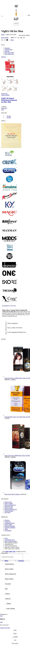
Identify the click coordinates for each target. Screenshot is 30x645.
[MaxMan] (9, 234)
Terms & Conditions (10, 527)
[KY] (9, 208)
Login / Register (10, 608)
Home (2, 34)
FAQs (6, 538)
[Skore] (9, 285)
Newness (7, 51)
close (2, 109)
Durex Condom (9, 503)
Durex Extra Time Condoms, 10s (13, 494)
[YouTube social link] (26, 2)
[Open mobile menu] (2, 15)
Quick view (4, 93)
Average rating (8, 49)
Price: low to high (9, 52)
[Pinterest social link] (28, 2)
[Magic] (9, 217)
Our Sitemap (8, 530)
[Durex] (9, 174)
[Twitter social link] (23, 2)
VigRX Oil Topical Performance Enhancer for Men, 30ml (9, 100)
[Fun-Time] (9, 182)
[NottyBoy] (9, 259)
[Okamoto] (9, 268)
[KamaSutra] (9, 199)
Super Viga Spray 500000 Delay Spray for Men (17, 455)
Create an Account (5, 627)
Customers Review (10, 523)
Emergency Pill (9, 506)
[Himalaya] (9, 191)
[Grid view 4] (7, 40)
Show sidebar (4, 37)
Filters (12, 40)
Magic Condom (9, 508)
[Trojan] (9, 294)
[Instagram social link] (25, 2)
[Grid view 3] (4, 40)
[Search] (28, 557)
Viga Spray (7, 512)
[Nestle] (9, 251)
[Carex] (9, 165)
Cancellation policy (10, 540)
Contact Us (7, 521)
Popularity (7, 48)
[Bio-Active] (9, 157)
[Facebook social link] (21, 2)
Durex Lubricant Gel (10, 505)
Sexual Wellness (9, 511)
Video (6, 529)
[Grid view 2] (2, 40)
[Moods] (9, 242)
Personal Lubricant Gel (11, 509)
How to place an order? (11, 541)
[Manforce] (9, 225)
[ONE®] (9, 277)
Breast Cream (8, 502)
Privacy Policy (8, 524)
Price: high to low (9, 54)
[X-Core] (9, 302)
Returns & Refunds (10, 526)
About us (7, 520)
